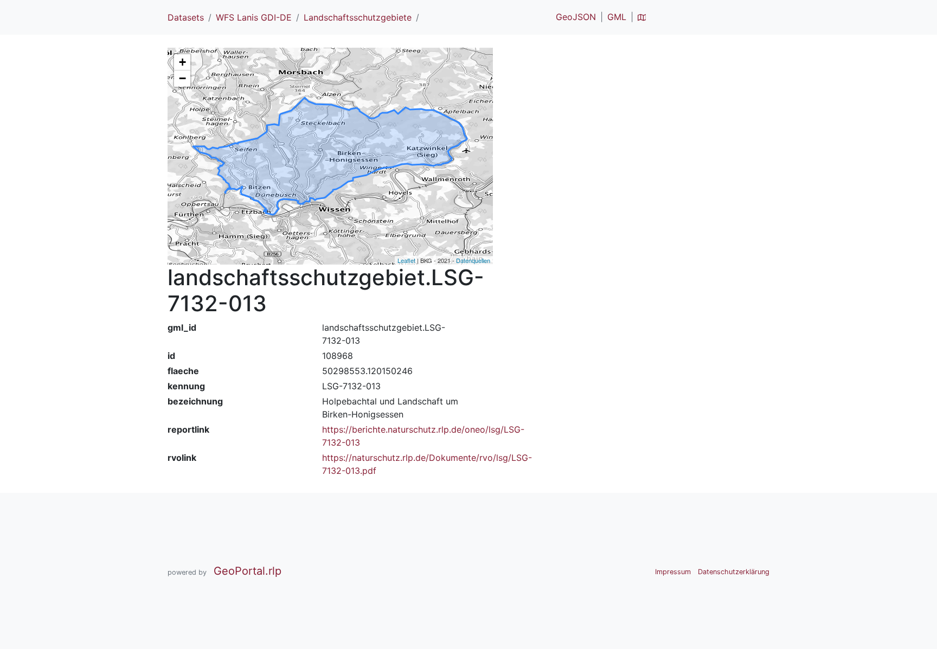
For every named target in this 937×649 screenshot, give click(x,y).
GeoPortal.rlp (247, 570)
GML (616, 16)
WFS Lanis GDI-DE (254, 17)
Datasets (186, 17)
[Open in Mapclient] (642, 16)
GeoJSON (576, 16)
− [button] (182, 78)
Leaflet (406, 260)
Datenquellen (473, 260)
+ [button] (182, 62)
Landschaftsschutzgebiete (358, 17)
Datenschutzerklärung (733, 572)
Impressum (673, 572)
